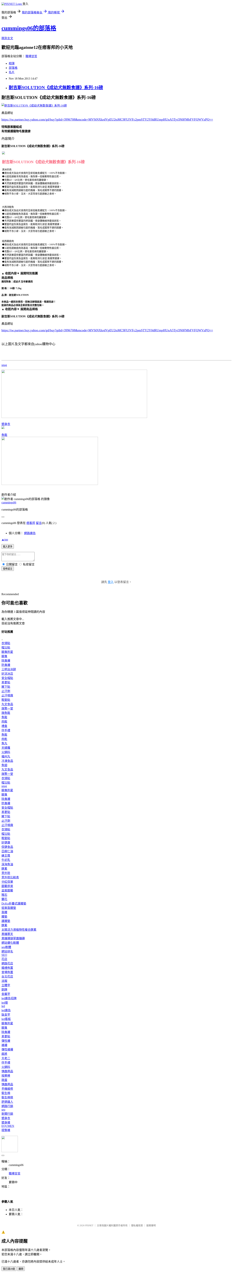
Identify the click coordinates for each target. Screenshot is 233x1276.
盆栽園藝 (7, 890)
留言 (39, 523)
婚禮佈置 (7, 967)
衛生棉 (5, 1093)
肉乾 (4, 739)
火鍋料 (5, 752)
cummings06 (8, 502)
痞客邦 (30, 523)
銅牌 (4, 989)
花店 (4, 959)
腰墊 (4, 916)
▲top (4, 539)
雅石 (4, 894)
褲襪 (4, 1045)
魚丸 (4, 743)
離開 (21, 1268)
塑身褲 (5, 1122)
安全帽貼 (7, 678)
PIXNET (89, 1225)
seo (3, 1109)
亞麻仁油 (7, 851)
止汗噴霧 (7, 695)
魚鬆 (4, 434)
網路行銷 (7, 1106)
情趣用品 (7, 1071)
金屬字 (5, 993)
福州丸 (5, 756)
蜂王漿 (5, 855)
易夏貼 (5, 682)
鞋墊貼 (5, 699)
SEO (4, 954)
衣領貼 (5, 643)
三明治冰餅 (8, 669)
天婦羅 (5, 747)
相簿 (12, 63)
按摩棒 (5, 1075)
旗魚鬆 (5, 712)
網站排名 (7, 951)
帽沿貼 (5, 647)
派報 (4, 980)
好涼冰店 (7, 673)
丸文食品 (7, 704)
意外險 (5, 873)
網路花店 (7, 963)
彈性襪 (5, 1040)
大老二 (5, 1058)
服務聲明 (151, 1225)
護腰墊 (5, 921)
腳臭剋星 (7, 651)
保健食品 (7, 846)
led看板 (6, 1019)
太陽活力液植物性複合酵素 (18, 929)
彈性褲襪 (7, 1049)
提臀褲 (5, 1130)
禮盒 (4, 726)
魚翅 (4, 765)
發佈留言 (7, 568)
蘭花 (4, 899)
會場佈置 (7, 972)
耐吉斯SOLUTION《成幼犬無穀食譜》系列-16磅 (56, 87)
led (3, 1006)
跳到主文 (7, 38)
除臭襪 (5, 660)
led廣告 (6, 1010)
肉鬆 (4, 721)
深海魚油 (7, 864)
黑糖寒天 (7, 934)
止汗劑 (5, 691)
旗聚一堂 (7, 708)
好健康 (5, 842)
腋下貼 (5, 686)
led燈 (4, 1002)
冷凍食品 (7, 760)
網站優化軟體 (10, 942)
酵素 (4, 868)
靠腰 (4, 912)
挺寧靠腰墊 (8, 907)
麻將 (4, 1053)
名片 (12, 72)
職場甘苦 (31, 56)
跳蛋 (4, 1080)
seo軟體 (6, 947)
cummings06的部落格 (28, 28)
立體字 (5, 985)
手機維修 (7, 1088)
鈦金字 (5, 1014)
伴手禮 (5, 730)
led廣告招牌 (9, 998)
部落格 (13, 67)
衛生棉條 (7, 1097)
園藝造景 (7, 886)
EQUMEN (7, 1125)
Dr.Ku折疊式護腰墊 (13, 903)
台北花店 (7, 976)
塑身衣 (5, 424)
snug (4, 365)
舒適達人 (7, 1101)
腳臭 (4, 656)
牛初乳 (5, 859)
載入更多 (7, 546)
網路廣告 (30, 533)
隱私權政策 (137, 1225)
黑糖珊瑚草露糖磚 (13, 938)
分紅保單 (7, 881)
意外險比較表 (10, 877)
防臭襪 (5, 665)
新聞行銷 (7, 1113)
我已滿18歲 (9, 1268)
